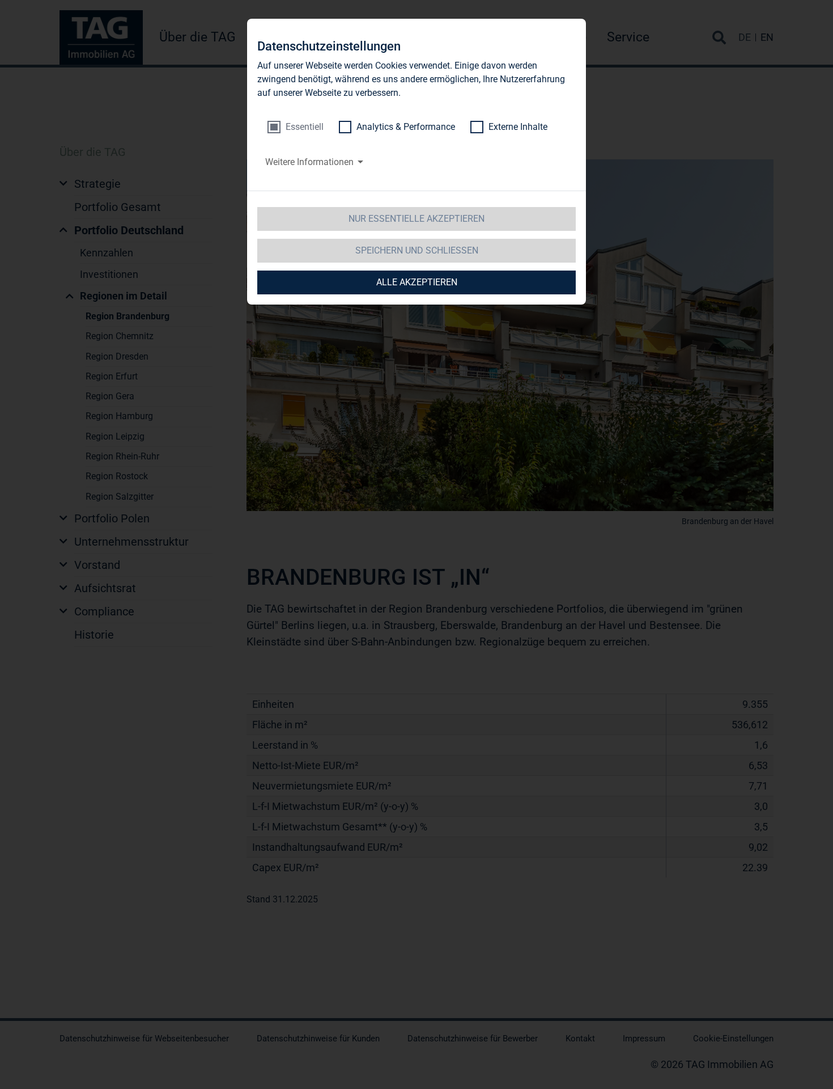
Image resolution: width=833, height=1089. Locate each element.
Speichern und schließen (416, 250)
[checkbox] (295, 127)
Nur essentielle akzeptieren (416, 218)
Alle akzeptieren (416, 282)
